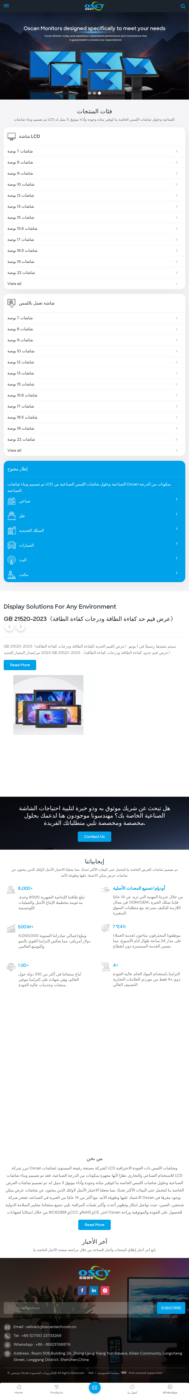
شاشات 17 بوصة (20, 239)
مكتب (24, 574)
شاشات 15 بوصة (20, 217)
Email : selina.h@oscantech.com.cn (45, 1326)
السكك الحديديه (31, 530)
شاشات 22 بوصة (21, 272)
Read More (20, 665)
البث (22, 560)
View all (14, 283)
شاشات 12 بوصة (20, 195)
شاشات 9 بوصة (20, 173)
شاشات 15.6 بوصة (22, 228)
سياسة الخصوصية (108, 1373)
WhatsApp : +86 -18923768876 (42, 1344)
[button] (89, 93)
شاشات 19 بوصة (20, 261)
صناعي (25, 501)
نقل (22, 515)
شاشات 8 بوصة (20, 162)
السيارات (26, 545)
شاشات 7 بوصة (20, 151)
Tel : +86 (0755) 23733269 (37, 1335)
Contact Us (94, 836)
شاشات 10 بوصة (20, 184)
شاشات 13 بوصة (20, 206)
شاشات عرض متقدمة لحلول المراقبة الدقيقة (58, 619)
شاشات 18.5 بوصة (22, 250)
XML (91, 1373)
